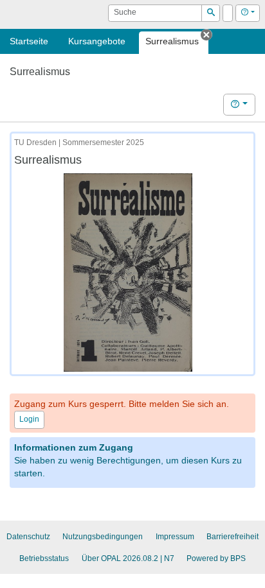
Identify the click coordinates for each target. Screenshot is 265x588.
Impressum (175, 536)
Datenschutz (28, 536)
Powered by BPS (216, 558)
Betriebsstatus (44, 558)
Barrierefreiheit (232, 536)
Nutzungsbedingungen (102, 536)
